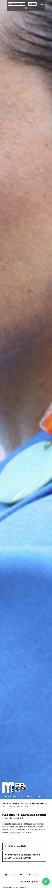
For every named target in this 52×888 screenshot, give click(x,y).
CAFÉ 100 (40, 796)
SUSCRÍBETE (27, 796)
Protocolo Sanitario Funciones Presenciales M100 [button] (22, 856)
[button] (46, 881)
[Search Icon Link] (26, 9)
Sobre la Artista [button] (17, 846)
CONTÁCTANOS (11, 796)
